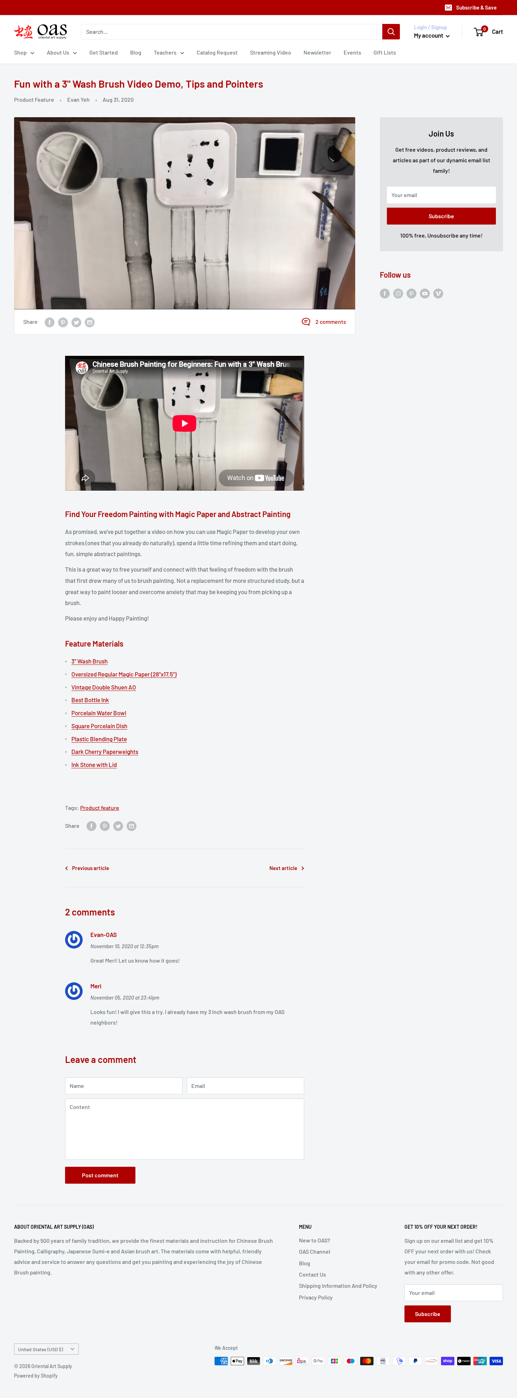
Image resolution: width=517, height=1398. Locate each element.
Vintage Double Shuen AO (103, 687)
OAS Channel (314, 1251)
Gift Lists (385, 52)
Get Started (103, 52)
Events (352, 52)
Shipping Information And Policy (338, 1285)
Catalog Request (217, 52)
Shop (20, 52)
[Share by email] (90, 321)
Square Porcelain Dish (99, 725)
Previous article (90, 868)
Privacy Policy (316, 1297)
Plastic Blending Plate (99, 738)
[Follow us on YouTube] (425, 293)
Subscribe (441, 216)
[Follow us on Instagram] (398, 293)
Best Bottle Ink (90, 699)
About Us (58, 52)
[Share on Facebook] (50, 321)
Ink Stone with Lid (94, 764)
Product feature (99, 807)
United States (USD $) (40, 1349)
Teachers (165, 52)
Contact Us (312, 1274)
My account (429, 35)
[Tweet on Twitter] (76, 321)
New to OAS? (314, 1240)
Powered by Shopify (36, 1376)
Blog (135, 52)
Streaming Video (270, 52)
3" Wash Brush (89, 661)
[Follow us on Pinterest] (411, 293)
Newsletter (317, 52)
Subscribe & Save (476, 7)
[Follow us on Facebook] (385, 293)
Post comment (100, 1175)
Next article (283, 868)
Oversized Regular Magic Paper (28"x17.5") (124, 674)
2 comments (330, 321)
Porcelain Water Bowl (98, 712)
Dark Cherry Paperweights (104, 751)
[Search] (391, 31)
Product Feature (34, 99)
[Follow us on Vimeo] (438, 293)
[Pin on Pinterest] (63, 321)
